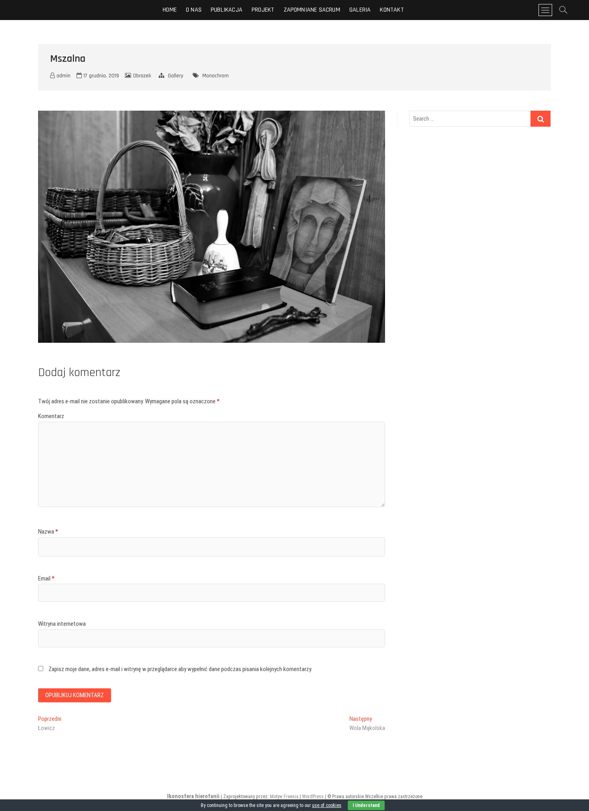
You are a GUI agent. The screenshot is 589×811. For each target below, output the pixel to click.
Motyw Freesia (284, 796)
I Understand (366, 805)
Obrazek (142, 75)
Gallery (175, 75)
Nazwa (48, 531)
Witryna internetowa (62, 623)
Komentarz (51, 416)
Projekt (263, 10)
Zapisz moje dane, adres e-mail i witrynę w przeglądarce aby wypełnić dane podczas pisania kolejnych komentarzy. (180, 669)
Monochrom (215, 75)
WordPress (313, 796)
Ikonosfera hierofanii (193, 796)
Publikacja (226, 10)
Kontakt (391, 10)
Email (46, 578)
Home (170, 10)
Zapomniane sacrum (312, 10)
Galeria (360, 10)
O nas (194, 10)
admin (63, 75)
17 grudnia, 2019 (100, 75)
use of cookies (326, 805)
